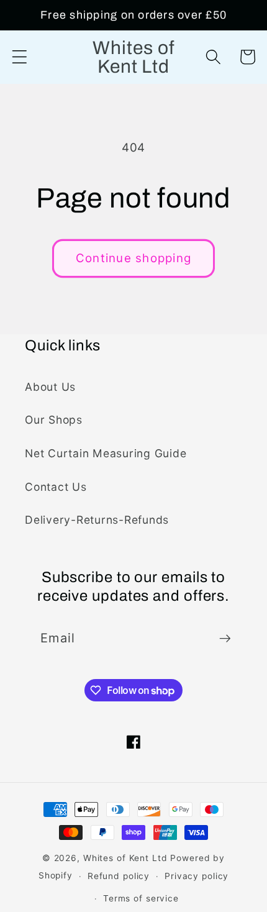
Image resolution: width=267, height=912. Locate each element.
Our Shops (54, 419)
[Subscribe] (225, 638)
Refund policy (119, 876)
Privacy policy (197, 876)
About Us (50, 386)
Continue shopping (133, 258)
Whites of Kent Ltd (125, 858)
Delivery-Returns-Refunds (97, 519)
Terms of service (141, 898)
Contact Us (56, 486)
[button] (19, 57)
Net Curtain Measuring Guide (105, 453)
